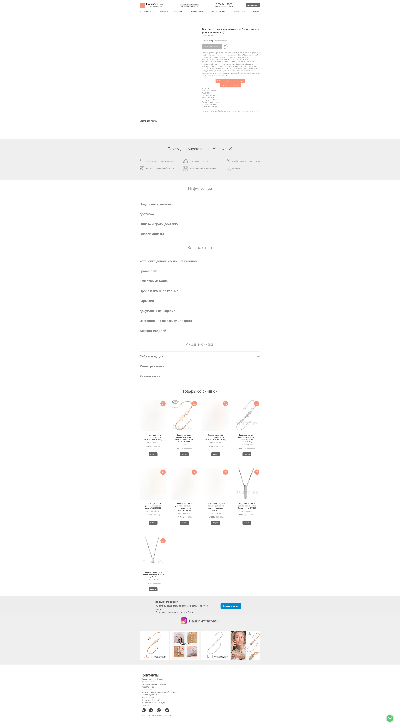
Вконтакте (167, 715)
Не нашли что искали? (166, 602)
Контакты (256, 11)
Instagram (158, 715)
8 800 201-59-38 (224, 4)
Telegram (151, 715)
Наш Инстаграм (203, 621)
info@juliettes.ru (147, 690)
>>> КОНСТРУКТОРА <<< (230, 85)
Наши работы (239, 11)
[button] (253, 5)
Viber (143, 715)
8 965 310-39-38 (148, 687)
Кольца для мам (197, 11)
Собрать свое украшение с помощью (230, 81)
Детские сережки (218, 11)
